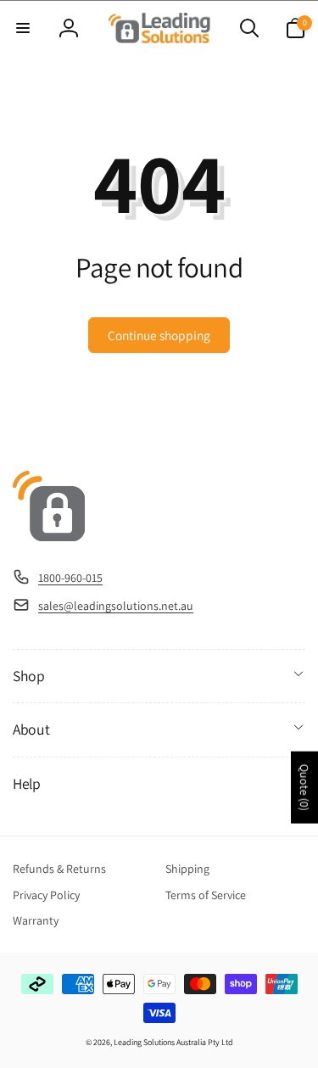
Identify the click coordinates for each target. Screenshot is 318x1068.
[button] (23, 28)
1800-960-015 (70, 577)
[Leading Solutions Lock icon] (49, 536)
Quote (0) (304, 787)
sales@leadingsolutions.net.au (115, 605)
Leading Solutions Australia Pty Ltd (173, 1042)
